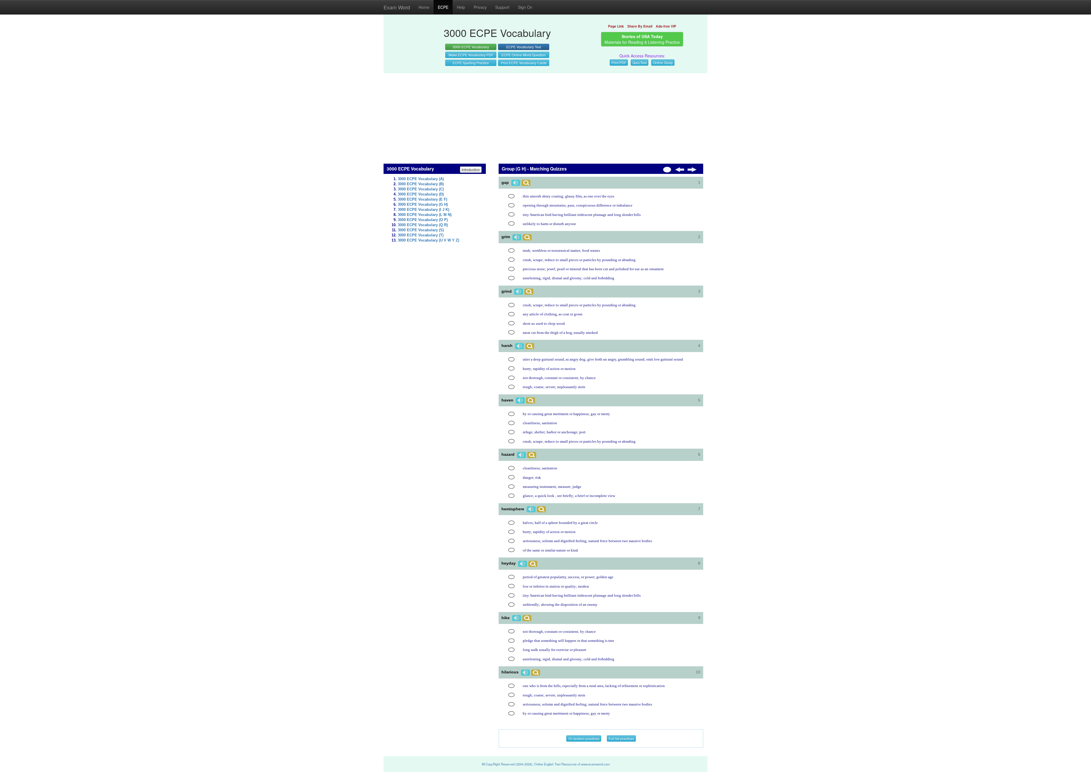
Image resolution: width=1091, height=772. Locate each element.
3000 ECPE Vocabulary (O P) (423, 220)
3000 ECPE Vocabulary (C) (421, 189)
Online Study (663, 62)
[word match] (511, 196)
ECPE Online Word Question (523, 54)
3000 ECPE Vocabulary (471, 46)
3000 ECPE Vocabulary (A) (421, 179)
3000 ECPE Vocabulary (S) (421, 230)
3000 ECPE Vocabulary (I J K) (423, 210)
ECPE (443, 7)
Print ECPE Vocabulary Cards (524, 62)
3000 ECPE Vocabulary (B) (421, 184)
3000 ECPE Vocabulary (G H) (423, 205)
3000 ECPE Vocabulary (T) (421, 235)
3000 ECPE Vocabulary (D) (421, 194)
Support (502, 7)
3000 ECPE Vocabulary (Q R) (423, 225)
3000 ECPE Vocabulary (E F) (422, 199)
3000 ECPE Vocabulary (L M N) (424, 215)
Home (424, 7)
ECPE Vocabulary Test (523, 46)
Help (461, 7)
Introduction (471, 169)
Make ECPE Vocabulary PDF (471, 54)
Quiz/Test (639, 62)
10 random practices (583, 738)
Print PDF (618, 62)
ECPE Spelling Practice (471, 62)
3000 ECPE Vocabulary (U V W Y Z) (428, 240)
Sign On (525, 7)
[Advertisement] (545, 115)
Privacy (480, 7)
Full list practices (621, 738)
